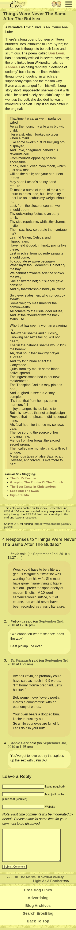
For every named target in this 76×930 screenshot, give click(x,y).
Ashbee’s (12, 67)
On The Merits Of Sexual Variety (39, 877)
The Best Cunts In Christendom (33, 486)
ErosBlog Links (38, 890)
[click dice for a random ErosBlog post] (57, 7)
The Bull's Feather (23, 478)
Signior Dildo (19, 495)
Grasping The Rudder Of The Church (36, 482)
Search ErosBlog (38, 913)
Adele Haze (20, 743)
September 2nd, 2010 (50, 554)
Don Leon (56, 53)
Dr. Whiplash (21, 660)
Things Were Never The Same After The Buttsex (34, 16)
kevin (15, 554)
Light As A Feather (47, 881)
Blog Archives (38, 906)
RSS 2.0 (31, 514)
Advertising (38, 898)
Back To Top (38, 921)
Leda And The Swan (24, 490)
